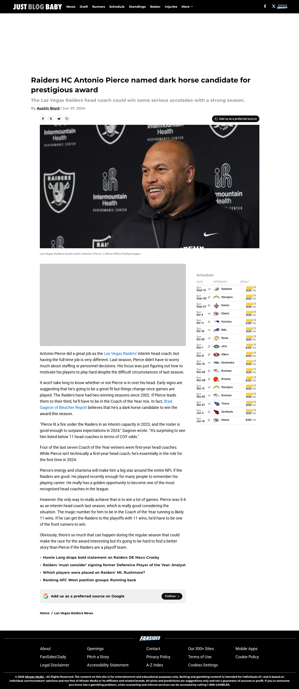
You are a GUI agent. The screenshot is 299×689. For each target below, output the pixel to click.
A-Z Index (154, 665)
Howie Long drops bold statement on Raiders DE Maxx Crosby (101, 557)
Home (45, 613)
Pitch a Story (98, 656)
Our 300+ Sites (201, 648)
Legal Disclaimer (54, 665)
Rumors (98, 7)
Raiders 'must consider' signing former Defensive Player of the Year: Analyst (114, 565)
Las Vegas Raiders (120, 353)
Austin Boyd (48, 108)
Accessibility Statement (108, 665)
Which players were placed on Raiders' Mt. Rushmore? (94, 572)
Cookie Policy (247, 656)
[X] (274, 6)
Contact (153, 648)
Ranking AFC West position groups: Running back (89, 580)
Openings (95, 648)
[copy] (67, 118)
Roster (155, 7)
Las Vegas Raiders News (73, 613)
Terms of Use (200, 656)
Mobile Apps (246, 648)
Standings (137, 7)
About (45, 648)
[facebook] (265, 6)
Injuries (171, 7)
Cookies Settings (203, 665)
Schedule (117, 7)
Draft (84, 7)
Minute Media (34, 676)
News (70, 7)
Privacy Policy (158, 656)
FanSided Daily (53, 656)
